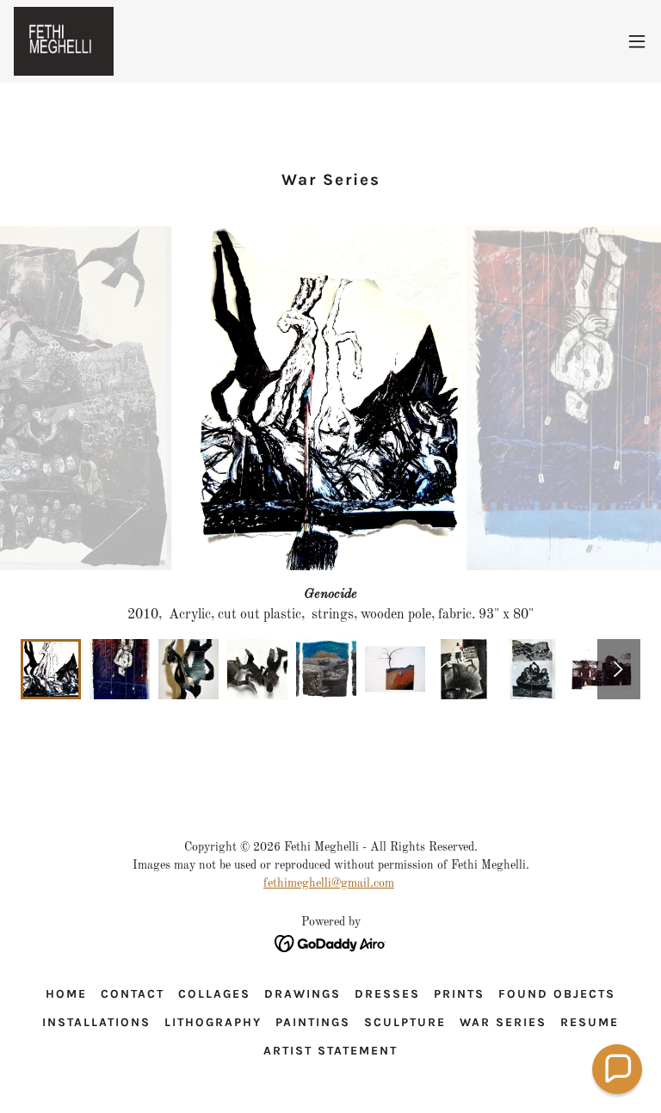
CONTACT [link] (132, 994)
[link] (64, 41)
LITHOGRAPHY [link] (213, 1022)
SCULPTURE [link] (405, 1022)
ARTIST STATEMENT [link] (330, 1050)
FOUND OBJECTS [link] (556, 994)
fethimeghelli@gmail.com (328, 883)
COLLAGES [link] (214, 994)
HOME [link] (66, 994)
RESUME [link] (589, 1022)
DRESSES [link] (387, 994)
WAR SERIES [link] (503, 1022)
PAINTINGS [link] (312, 1022)
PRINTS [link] (459, 994)
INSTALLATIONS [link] (96, 1022)
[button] (637, 41)
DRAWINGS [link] (302, 994)
